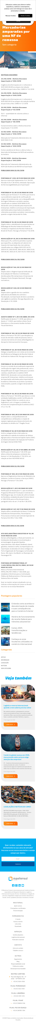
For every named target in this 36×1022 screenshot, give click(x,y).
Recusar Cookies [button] (11, 15)
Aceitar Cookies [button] (25, 15)
